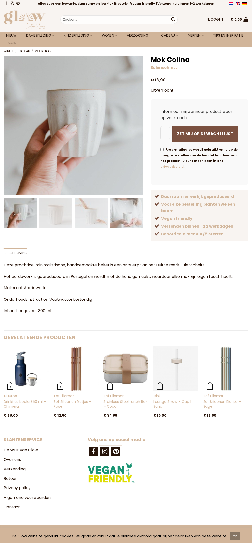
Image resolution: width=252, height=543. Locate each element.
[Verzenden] (173, 19)
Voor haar (43, 51)
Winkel (9, 51)
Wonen (108, 35)
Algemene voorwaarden (27, 497)
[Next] (248, 387)
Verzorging (138, 35)
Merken (194, 35)
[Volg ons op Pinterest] (18, 3)
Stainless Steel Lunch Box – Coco (125, 404)
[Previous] (4, 387)
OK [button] (235, 536)
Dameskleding (38, 35)
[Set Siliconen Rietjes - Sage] (225, 368)
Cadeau (168, 35)
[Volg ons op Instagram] (13, 3)
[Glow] (28, 19)
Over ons (12, 459)
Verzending (15, 469)
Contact (12, 507)
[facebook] (93, 451)
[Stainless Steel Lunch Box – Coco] (125, 368)
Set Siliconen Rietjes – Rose (73, 404)
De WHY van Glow (21, 450)
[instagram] (104, 451)
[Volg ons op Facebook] (7, 3)
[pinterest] (115, 451)
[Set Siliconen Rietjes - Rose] (76, 368)
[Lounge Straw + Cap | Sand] (175, 368)
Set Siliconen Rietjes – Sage (222, 404)
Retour (10, 478)
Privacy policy (17, 488)
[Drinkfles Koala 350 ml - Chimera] (26, 368)
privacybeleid (172, 166)
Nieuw (11, 35)
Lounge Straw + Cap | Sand (172, 404)
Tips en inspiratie (228, 35)
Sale (12, 43)
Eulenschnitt (164, 67)
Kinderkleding (76, 35)
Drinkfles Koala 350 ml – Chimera (25, 404)
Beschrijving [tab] (15, 253)
